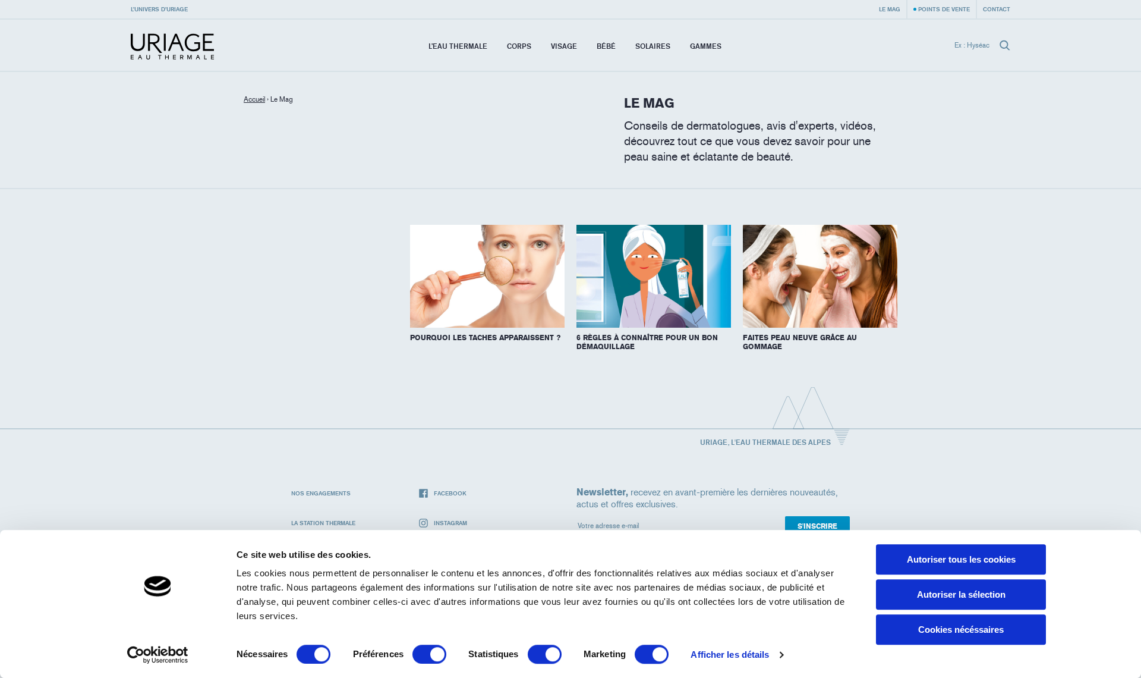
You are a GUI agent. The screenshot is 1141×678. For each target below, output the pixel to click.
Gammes (705, 46)
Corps (519, 46)
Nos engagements (321, 493)
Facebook (450, 493)
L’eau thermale (457, 46)
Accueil (254, 99)
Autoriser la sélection (961, 594)
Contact (996, 8)
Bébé (606, 46)
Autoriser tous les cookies (961, 559)
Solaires (652, 46)
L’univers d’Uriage (159, 8)
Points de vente (944, 8)
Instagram (450, 522)
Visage (564, 46)
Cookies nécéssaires (961, 629)
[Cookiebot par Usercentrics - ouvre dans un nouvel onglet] (158, 655)
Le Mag (889, 8)
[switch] (429, 654)
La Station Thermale (323, 522)
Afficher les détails (730, 654)
